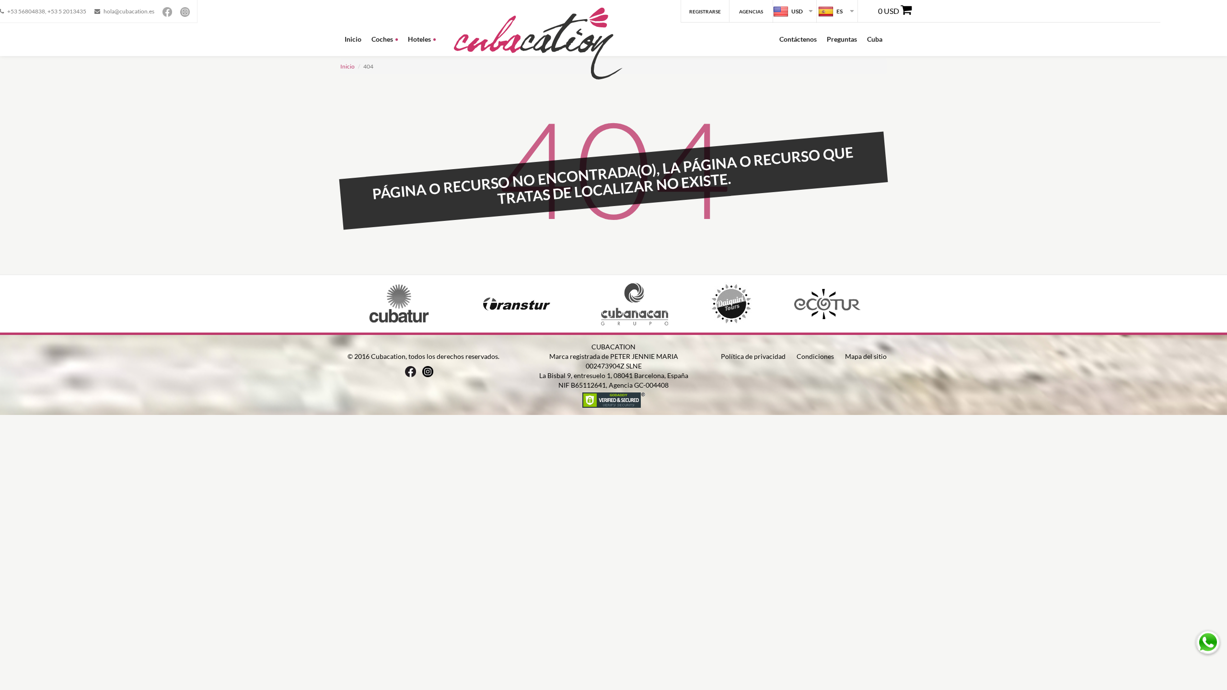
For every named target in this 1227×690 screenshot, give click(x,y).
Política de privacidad (753, 356)
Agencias (751, 11)
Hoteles (419, 39)
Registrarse (705, 11)
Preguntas (842, 39)
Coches (382, 39)
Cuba (874, 39)
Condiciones (815, 356)
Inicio (353, 39)
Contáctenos (798, 39)
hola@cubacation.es (129, 11)
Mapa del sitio (866, 356)
